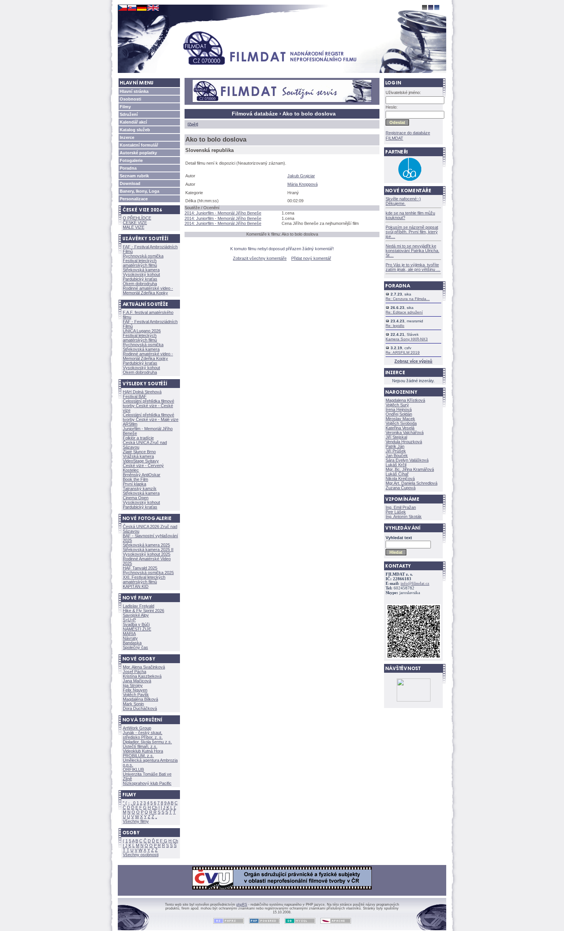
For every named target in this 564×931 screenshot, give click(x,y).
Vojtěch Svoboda (401, 423)
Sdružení (129, 114)
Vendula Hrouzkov (404, 441)
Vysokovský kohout (141, 274)
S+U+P (129, 619)
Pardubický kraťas (140, 279)
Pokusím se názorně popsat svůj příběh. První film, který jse (412, 232)
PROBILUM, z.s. (138, 755)
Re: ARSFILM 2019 (403, 352)
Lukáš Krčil (396, 464)
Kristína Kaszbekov (142, 676)
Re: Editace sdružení (404, 312)
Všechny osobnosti (140, 854)
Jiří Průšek (396, 451)
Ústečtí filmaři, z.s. (140, 746)
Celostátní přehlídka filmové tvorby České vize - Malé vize (150, 417)
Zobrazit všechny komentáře (260, 258)
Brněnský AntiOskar (141, 474)
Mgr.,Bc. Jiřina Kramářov (410, 469)
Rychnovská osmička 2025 (148, 572)
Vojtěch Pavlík (136, 694)
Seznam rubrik (134, 175)
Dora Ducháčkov (140, 708)
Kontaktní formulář (139, 145)
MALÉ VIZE (133, 227)
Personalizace (134, 198)
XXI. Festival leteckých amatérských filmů (144, 579)
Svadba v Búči (136, 624)
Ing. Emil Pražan (401, 507)
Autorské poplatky (138, 152)
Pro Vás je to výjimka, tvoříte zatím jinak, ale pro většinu (413, 267)
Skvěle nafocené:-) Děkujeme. (403, 201)
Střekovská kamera (141, 269)
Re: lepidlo (395, 326)
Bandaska (132, 642)
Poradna (128, 168)
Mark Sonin (133, 704)
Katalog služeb (135, 129)
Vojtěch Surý (397, 405)
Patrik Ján (395, 446)
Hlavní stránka (134, 91)
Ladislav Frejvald (138, 606)
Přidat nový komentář (311, 258)
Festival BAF (135, 396)
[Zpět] (193, 124)
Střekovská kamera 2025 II (148, 549)
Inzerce (127, 137)
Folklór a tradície (138, 438)
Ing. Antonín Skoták (404, 516)
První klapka (134, 484)
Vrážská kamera (138, 456)
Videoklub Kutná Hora (143, 751)
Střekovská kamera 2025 (146, 545)
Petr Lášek (396, 512)
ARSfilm (130, 424)
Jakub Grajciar (301, 175)
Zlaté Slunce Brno (139, 451)
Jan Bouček (397, 455)
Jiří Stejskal (396, 437)
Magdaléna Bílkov (140, 699)
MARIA (129, 633)
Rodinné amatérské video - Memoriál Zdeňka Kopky (148, 290)
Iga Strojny (133, 685)
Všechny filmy (136, 821)
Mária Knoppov (302, 184)
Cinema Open (135, 497)
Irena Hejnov (399, 409)
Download (130, 183)
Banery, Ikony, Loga (139, 191)
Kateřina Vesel (400, 428)
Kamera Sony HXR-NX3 (407, 339)
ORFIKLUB (133, 769)
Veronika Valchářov (405, 432)
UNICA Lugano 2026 (142, 330)
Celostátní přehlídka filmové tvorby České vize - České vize (148, 406)
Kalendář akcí (133, 122)
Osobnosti (130, 99)
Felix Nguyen (135, 690)
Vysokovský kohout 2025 (146, 554)
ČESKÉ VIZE (135, 222)
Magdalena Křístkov (405, 400)
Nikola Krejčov (400, 478)
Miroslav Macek (400, 418)
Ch (154, 807)
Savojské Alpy (136, 615)
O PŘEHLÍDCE (137, 218)
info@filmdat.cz (415, 583)
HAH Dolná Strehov (142, 392)
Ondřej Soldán (399, 414)
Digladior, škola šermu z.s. (147, 742)
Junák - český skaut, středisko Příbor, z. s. (143, 735)
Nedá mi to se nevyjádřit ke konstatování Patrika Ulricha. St (412, 251)
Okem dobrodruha (140, 283)
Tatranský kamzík (140, 488)
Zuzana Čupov (401, 487)
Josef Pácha (134, 671)
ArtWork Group (137, 728)
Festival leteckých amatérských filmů (140, 262)
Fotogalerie (131, 160)
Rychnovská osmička (143, 256)
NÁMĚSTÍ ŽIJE (137, 629)
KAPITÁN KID (135, 586)
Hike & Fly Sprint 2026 (143, 610)
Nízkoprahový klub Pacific (147, 783)
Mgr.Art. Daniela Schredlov (411, 483)
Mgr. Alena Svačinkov (144, 667)
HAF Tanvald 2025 (140, 568)
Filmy (125, 106)
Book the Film (135, 479)
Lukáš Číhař (397, 474)
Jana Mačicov (137, 680)
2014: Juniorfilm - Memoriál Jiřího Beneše (223, 213)
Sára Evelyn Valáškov (407, 460)
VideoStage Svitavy (141, 461)
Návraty (130, 638)
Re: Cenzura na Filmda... (408, 299)
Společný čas (135, 647)
